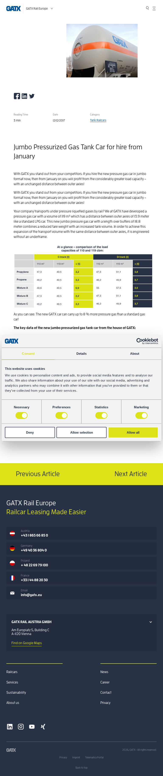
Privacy (105, 703)
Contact (105, 692)
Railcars (11, 672)
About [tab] (134, 353)
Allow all (133, 432)
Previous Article (38, 474)
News (104, 672)
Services (12, 682)
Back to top (81, 767)
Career (105, 682)
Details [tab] (81, 353)
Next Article (131, 474)
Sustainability (16, 692)
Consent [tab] (28, 353)
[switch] (61, 415)
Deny (30, 432)
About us (12, 703)
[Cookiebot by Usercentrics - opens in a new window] (139, 341)
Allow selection (81, 432)
